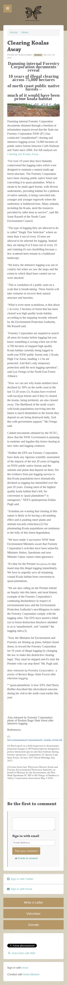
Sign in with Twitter (22, 879)
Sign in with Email (21, 889)
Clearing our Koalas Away (23, 154)
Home (13, 32)
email (25, 967)
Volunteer (33, 914)
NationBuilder (31, 974)
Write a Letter (33, 902)
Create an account (28, 858)
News (25, 32)
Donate (33, 925)
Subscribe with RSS (23, 953)
